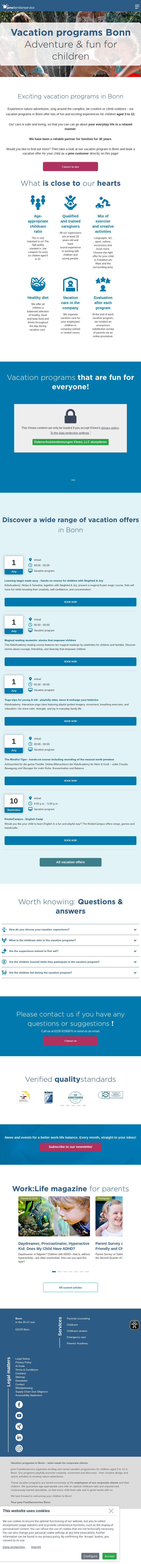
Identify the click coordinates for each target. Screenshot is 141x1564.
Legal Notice (22, 1358)
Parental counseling (78, 1318)
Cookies (20, 1373)
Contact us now (70, 166)
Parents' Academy (77, 1343)
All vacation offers (79, 862)
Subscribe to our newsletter (70, 1147)
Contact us (71, 1040)
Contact (19, 1384)
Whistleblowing (24, 1387)
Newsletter (21, 1380)
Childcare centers (77, 1330)
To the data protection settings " (70, 433)
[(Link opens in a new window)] (19, 1404)
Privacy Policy (23, 1362)
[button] (57, 1105)
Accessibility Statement (28, 1395)
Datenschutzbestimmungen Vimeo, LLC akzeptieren (70, 442)
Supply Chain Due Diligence (31, 1391)
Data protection (14, 1547)
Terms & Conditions (26, 1369)
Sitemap (20, 1377)
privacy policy (110, 427)
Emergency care (76, 1337)
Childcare (72, 1324)
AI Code (20, 1366)
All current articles (70, 1287)
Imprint (36, 1547)
